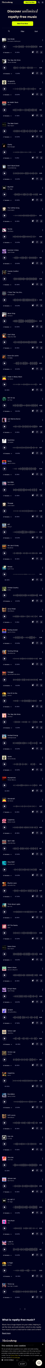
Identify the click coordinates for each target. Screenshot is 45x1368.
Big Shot (10, 187)
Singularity (11, 81)
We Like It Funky (13, 545)
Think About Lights (14, 904)
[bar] (42, 2)
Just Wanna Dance (14, 419)
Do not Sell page (15, 1357)
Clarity (10, 144)
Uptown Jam (12, 1178)
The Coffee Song (13, 208)
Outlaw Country (13, 587)
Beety (10, 461)
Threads (10, 503)
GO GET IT (11, 1199)
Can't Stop (11, 334)
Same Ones (12, 946)
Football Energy (13, 735)
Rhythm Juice (12, 883)
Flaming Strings (13, 651)
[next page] (24, 1309)
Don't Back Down (13, 165)
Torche (10, 229)
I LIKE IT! (10, 1242)
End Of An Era (12, 693)
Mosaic (10, 566)
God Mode (11, 39)
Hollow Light (12, 1031)
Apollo (10, 756)
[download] (41, 52)
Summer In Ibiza (13, 250)
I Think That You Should (15, 292)
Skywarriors (12, 777)
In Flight (10, 1263)
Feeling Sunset (13, 630)
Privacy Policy (14, 1355)
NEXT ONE (11, 841)
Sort (36, 31)
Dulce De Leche (13, 355)
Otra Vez (11, 1157)
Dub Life (10, 1136)
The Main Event (13, 123)
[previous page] (20, 1309)
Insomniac (11, 440)
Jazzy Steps (12, 609)
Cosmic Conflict (13, 271)
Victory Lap (11, 1052)
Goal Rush (11, 1220)
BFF (9, 524)
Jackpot (10, 1010)
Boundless (11, 1094)
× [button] (42, 1344)
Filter (22, 31)
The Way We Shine (14, 60)
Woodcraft (11, 798)
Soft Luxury (11, 1115)
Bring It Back (12, 988)
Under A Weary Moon (15, 377)
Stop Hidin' (11, 862)
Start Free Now (30, 2)
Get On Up (11, 398)
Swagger (11, 672)
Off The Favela (13, 925)
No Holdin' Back (13, 102)
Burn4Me (11, 482)
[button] (22, 1360)
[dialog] (22, 1355)
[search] (39, 2)
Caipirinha (11, 820)
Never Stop (11, 313)
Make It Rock (12, 967)
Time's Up (11, 1284)
